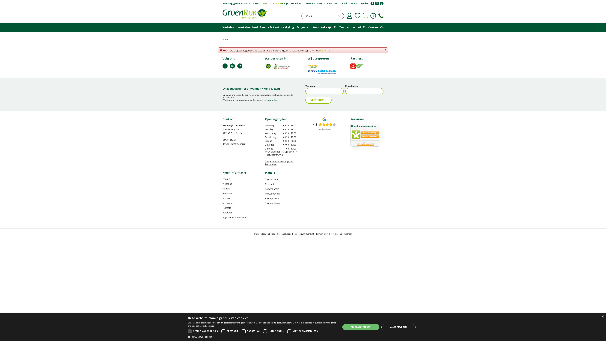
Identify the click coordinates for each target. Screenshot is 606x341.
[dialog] (303, 327)
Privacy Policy (322, 234)
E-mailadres (351, 86)
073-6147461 (229, 140)
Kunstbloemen (272, 193)
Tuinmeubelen (272, 203)
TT (239, 66)
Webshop (227, 183)
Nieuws (226, 198)
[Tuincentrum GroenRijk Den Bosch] (245, 14)
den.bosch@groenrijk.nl (234, 143)
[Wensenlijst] (357, 16)
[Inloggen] (349, 16)
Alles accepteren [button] (361, 327)
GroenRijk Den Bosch (234, 125)
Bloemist (269, 184)
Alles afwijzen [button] (398, 327)
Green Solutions (284, 234)
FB (225, 66)
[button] (262, 337)
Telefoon (380, 16)
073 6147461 (275, 3)
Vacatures (227, 212)
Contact (226, 178)
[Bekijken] (365, 16)
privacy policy (270, 100)
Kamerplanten (272, 188)
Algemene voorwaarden (235, 217)
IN (232, 66)
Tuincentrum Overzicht (304, 234)
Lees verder (210, 326)
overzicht (324, 50)
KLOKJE (373, 16)
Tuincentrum (271, 179)
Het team (227, 193)
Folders (226, 188)
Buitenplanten (272, 198)
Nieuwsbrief (229, 203)
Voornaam (310, 86)
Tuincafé (227, 207)
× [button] (602, 316)
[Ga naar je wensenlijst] (357, 16)
